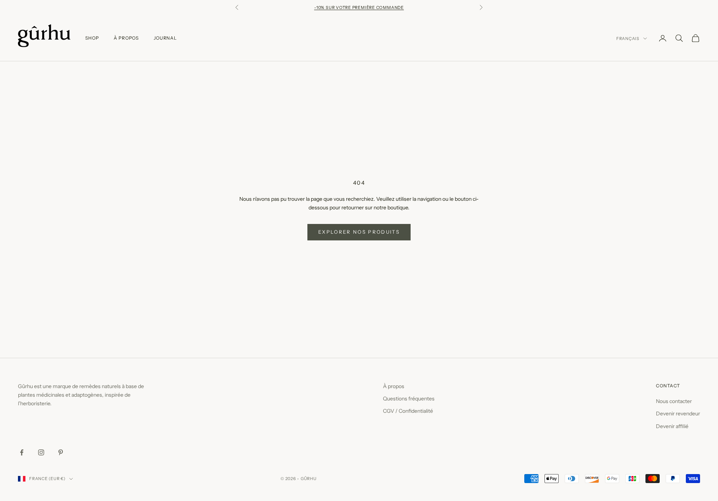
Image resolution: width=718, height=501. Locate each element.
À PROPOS (126, 38)
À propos (393, 386)
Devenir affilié (672, 426)
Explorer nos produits (359, 232)
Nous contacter (674, 401)
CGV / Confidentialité (408, 411)
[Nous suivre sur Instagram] (41, 452)
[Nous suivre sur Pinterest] (60, 452)
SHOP (92, 38)
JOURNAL (165, 38)
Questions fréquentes (409, 398)
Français (627, 38)
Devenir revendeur (678, 413)
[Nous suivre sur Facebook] (21, 452)
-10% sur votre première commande (359, 7)
